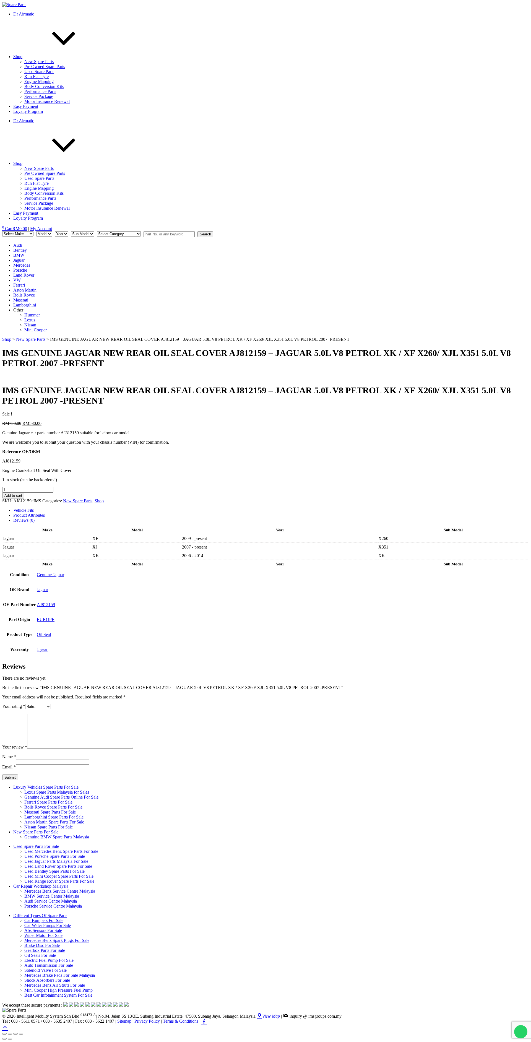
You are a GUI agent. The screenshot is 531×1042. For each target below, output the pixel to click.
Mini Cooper (35, 330)
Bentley (20, 250)
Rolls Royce (24, 295)
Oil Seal (44, 634)
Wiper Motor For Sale (43, 935)
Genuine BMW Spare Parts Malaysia (56, 837)
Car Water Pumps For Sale (47, 925)
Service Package (38, 96)
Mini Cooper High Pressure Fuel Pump (58, 990)
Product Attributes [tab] (29, 515)
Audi (17, 245)
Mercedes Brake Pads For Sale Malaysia (59, 975)
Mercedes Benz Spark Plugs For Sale (56, 940)
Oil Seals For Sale (40, 955)
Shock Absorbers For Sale (47, 980)
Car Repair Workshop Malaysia (40, 886)
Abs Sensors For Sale (43, 930)
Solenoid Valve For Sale (45, 970)
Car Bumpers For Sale (43, 920)
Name (9, 756)
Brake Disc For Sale (42, 945)
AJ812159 (46, 604)
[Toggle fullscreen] (10, 1034)
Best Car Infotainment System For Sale (58, 995)
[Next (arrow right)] (10, 1039)
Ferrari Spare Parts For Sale (48, 802)
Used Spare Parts (39, 71)
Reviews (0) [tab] (24, 520)
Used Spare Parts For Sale (36, 846)
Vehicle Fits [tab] (23, 510)
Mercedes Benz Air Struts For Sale (54, 985)
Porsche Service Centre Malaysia (53, 906)
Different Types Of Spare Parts (40, 915)
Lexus (29, 320)
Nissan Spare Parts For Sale (48, 827)
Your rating (13, 706)
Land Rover (23, 275)
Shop (17, 56)
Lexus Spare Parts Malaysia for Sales (56, 792)
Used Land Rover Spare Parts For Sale (58, 866)
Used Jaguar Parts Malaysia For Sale (56, 861)
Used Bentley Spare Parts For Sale (54, 871)
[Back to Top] (5, 1026)
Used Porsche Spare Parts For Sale (54, 856)
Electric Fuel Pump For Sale (49, 960)
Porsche (20, 270)
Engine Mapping (39, 81)
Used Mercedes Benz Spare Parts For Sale (61, 851)
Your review (14, 747)
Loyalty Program (28, 111)
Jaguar (19, 260)
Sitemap (124, 1021)
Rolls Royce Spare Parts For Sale (53, 807)
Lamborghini (24, 305)
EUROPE (45, 619)
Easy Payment (25, 106)
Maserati (20, 300)
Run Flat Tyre (36, 76)
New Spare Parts (39, 61)
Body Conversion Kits (44, 86)
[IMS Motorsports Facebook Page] (204, 1021)
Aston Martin (25, 290)
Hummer (32, 315)
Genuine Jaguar (50, 574)
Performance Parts (40, 91)
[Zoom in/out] (4, 1034)
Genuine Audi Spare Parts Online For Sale (61, 797)
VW (17, 280)
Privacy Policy (147, 1021)
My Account (41, 228)
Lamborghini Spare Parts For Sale (54, 817)
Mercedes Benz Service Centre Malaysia (59, 891)
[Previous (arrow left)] (4, 1039)
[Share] (15, 1034)
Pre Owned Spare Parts (44, 66)
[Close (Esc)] (21, 1034)
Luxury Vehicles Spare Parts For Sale (46, 787)
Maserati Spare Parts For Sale (50, 812)
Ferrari (19, 285)
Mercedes (21, 265)
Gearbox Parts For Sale (44, 950)
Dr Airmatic (23, 14)
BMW (18, 255)
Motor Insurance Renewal (47, 101)
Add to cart (13, 495)
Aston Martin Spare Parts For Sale (54, 822)
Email (9, 767)
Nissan (30, 325)
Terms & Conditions (180, 1021)
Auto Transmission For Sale (48, 965)
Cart (14, 228)
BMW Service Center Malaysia (51, 896)
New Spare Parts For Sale (35, 832)
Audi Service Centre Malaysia (50, 901)
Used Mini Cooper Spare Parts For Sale (58, 876)
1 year (42, 649)
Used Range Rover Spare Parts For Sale (59, 881)
